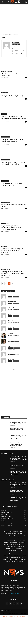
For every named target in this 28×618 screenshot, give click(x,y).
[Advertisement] (14, 19)
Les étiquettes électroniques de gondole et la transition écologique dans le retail (12, 273)
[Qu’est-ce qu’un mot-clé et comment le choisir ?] (14, 196)
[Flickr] (14, 603)
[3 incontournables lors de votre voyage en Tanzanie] (14, 175)
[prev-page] (2, 283)
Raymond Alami (12, 359)
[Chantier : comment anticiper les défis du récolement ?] (14, 66)
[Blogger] (7, 603)
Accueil (2, 34)
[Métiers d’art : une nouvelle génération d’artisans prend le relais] (5, 430)
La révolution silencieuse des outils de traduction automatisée (13, 163)
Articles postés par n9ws (14, 34)
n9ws (2, 77)
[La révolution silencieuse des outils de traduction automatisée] (14, 154)
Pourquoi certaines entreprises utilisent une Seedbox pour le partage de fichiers (13, 118)
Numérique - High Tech (6, 159)
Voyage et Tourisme (5, 181)
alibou (9, 295)
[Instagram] (17, 603)
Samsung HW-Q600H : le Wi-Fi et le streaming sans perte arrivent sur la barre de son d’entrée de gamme (18, 422)
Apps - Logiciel (4, 113)
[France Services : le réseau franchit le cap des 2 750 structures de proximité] (5, 444)
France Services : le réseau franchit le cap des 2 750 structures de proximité (16, 444)
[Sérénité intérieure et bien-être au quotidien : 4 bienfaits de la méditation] (14, 87)
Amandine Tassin (12, 301)
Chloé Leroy (11, 320)
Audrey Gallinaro (12, 308)
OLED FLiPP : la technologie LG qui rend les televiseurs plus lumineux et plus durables (18, 437)
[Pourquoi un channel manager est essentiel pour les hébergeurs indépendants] (14, 241)
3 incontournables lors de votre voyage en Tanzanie (11, 184)
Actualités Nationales (5, 269)
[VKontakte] (21, 603)
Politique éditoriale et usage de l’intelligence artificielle (14, 616)
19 (12, 283)
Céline (9, 314)
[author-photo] (7, 49)
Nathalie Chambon (13, 352)
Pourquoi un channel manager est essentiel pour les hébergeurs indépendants (12, 250)
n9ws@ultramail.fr (14, 593)
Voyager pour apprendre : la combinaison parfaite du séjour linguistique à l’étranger (11, 227)
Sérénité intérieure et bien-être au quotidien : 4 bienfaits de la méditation (13, 96)
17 (5, 283)
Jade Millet (10, 333)
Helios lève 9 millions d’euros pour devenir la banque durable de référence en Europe (12, 141)
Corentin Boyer (12, 327)
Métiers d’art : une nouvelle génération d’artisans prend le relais (17, 430)
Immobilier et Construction (6, 71)
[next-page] (15, 283)
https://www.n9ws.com (16, 46)
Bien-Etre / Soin (4, 92)
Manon (9, 340)
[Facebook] (10, 603)
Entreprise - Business (5, 136)
